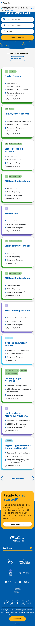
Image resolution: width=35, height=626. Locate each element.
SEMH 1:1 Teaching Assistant (14, 150)
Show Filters (16, 59)
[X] (12, 603)
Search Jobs (16, 37)
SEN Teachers (11, 213)
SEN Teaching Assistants (17, 181)
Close (32, 9)
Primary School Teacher (17, 113)
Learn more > (10, 10)
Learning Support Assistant (13, 379)
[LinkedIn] (28, 603)
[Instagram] (23, 603)
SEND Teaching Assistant (17, 310)
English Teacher (13, 76)
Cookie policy (28, 614)
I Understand (16, 619)
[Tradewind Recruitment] (5, 2)
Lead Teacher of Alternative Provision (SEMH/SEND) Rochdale (16, 416)
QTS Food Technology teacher (16, 344)
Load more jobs (17, 478)
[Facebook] (17, 603)
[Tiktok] (6, 603)
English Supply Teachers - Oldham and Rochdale (18, 447)
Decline (17, 624)
